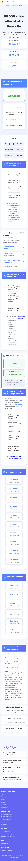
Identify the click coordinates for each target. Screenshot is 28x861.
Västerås (3, 804)
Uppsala (3, 802)
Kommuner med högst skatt (8, 834)
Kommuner (7, 5)
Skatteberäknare (5, 831)
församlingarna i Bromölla (21, 317)
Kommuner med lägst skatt (8, 836)
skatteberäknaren (10, 697)
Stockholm (4, 794)
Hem (2, 5)
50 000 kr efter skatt (6, 819)
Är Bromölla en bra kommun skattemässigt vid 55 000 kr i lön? (13, 778)
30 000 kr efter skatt (6, 814)
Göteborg (3, 797)
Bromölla (14, 5)
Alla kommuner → (5, 807)
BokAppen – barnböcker (7, 850)
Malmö (3, 799)
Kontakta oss (4, 843)
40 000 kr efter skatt (6, 816)
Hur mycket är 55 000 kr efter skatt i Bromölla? (11, 754)
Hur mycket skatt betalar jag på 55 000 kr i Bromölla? (12, 761)
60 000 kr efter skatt (6, 822)
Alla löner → (4, 824)
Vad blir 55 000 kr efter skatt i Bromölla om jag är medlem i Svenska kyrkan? (11, 770)
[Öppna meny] (25, 2)
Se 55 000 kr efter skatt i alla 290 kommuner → (14, 457)
